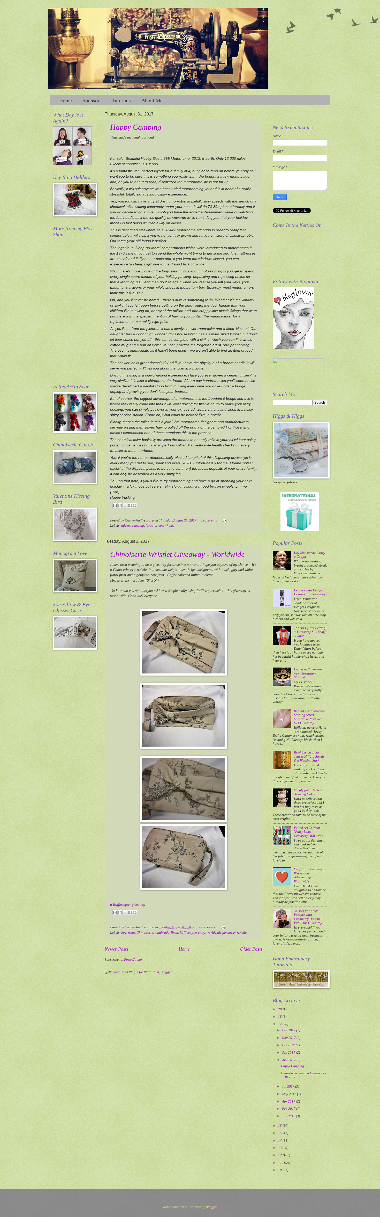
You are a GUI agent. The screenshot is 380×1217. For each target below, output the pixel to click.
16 (280, 1125)
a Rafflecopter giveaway (127, 905)
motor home (166, 525)
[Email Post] (224, 520)
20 (280, 1009)
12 (280, 1155)
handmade (162, 933)
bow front (128, 933)
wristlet (242, 933)
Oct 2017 (289, 1045)
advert (125, 525)
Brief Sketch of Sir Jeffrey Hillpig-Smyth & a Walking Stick (309, 756)
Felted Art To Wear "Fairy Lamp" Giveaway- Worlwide (308, 832)
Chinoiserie (144, 933)
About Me (152, 100)
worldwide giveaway (221, 933)
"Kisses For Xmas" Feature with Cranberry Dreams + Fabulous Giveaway (308, 917)
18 (280, 1016)
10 (280, 1170)
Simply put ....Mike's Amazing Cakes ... (308, 792)
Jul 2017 (288, 1086)
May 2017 (289, 1094)
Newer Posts (116, 949)
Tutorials (121, 100)
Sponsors (92, 100)
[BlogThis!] (120, 505)
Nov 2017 (289, 1038)
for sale (151, 525)
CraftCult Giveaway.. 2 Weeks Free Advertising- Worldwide (310, 875)
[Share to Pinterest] (134, 505)
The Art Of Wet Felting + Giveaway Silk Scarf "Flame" (309, 632)
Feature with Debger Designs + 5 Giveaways (310, 592)
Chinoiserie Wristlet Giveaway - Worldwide (177, 554)
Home (65, 100)
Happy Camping (135, 127)
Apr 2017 (289, 1101)
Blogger (211, 1207)
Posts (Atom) (133, 959)
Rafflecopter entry (192, 933)
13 (280, 1148)
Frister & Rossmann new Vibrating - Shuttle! (308, 673)
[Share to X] (124, 505)
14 (280, 1140)
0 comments (209, 520)
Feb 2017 (289, 1109)
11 (280, 1163)
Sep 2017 (289, 1052)
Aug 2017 (289, 1060)
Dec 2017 (289, 1030)
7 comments (207, 927)
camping (138, 525)
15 (280, 1133)
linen (174, 933)
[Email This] (115, 505)
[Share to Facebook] (129, 505)
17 (280, 1024)
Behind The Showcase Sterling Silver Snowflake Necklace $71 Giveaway (309, 717)
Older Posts (251, 949)
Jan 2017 (289, 1116)
